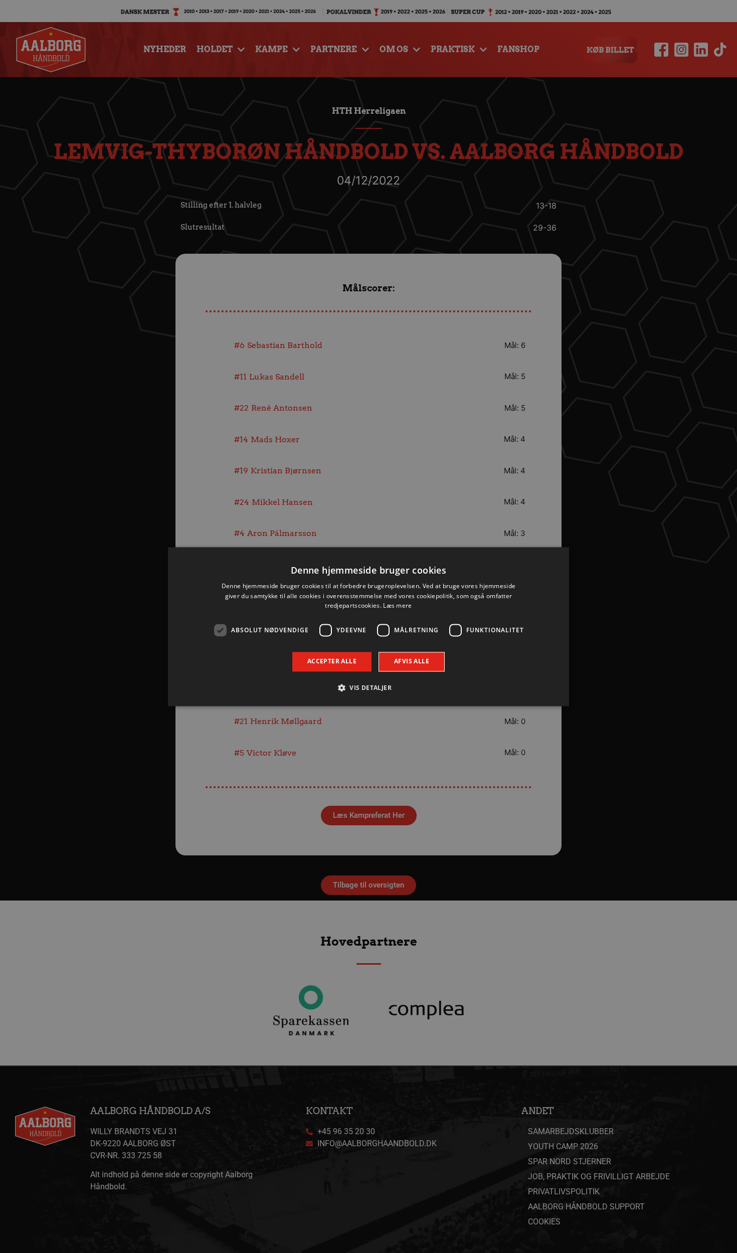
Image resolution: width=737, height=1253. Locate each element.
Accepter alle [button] (331, 661)
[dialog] (368, 626)
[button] (368, 687)
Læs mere (397, 606)
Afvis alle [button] (411, 661)
